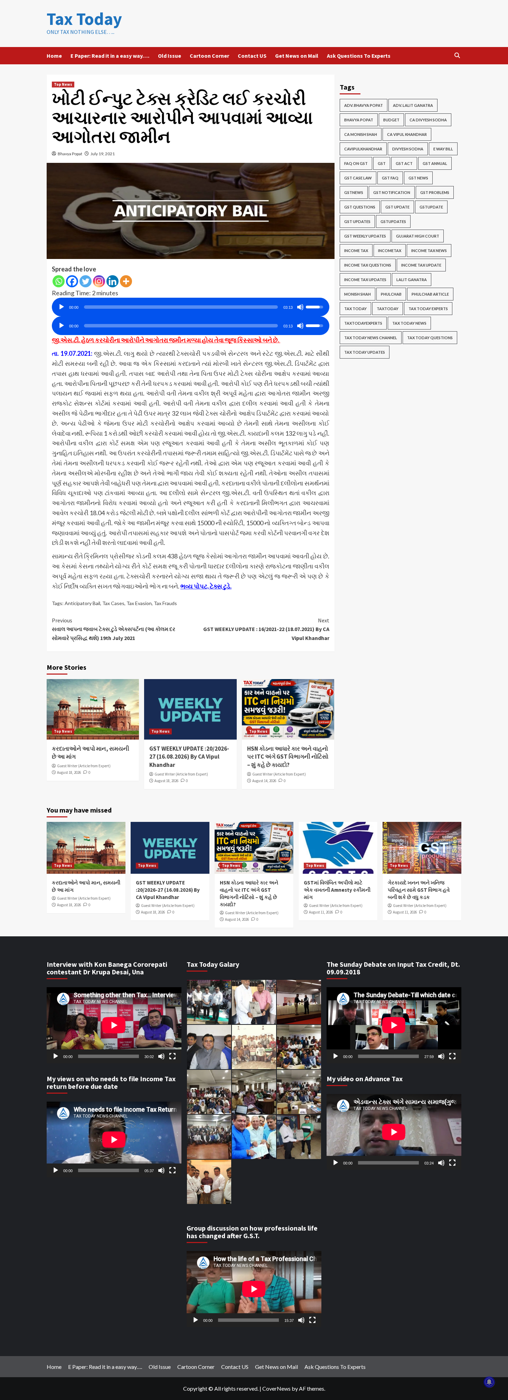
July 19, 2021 (103, 153)
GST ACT (404, 163)
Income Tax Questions (367, 265)
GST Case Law (358, 178)
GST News (418, 178)
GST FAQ (390, 178)
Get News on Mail (296, 55)
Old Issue (169, 55)
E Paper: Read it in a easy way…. (109, 55)
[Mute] (300, 307)
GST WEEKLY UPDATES (365, 236)
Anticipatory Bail (82, 603)
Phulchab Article (430, 294)
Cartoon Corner (209, 55)
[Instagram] (99, 281)
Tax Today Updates (364, 352)
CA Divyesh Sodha (428, 120)
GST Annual (435, 163)
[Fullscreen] (172, 1056)
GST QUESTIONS (359, 207)
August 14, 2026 (264, 780)
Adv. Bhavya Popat (363, 105)
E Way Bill (443, 149)
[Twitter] (85, 281)
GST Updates (357, 221)
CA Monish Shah (360, 134)
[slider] (181, 307)
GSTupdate (431, 207)
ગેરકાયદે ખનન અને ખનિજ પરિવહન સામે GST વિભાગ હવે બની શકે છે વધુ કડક (419, 889)
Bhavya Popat (70, 153)
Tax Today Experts (428, 308)
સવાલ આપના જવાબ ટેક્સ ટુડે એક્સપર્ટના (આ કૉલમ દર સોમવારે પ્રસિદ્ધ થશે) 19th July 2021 (113, 629)
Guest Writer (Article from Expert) (84, 765)
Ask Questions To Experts (359, 55)
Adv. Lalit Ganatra (413, 105)
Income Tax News (429, 250)
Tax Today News (409, 323)
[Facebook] (72, 281)
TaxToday (387, 308)
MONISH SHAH (357, 294)
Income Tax (356, 250)
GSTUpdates (393, 221)
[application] (190, 305)
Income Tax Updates (365, 279)
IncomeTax (389, 250)
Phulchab (391, 294)
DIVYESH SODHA (407, 149)
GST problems (434, 192)
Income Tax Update (421, 265)
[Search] (457, 55)
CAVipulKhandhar (363, 149)
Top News (63, 84)
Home (54, 55)
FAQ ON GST (356, 163)
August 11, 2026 (321, 912)
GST (382, 163)
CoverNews (276, 1388)
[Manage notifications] (489, 1382)
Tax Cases (113, 603)
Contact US (252, 55)
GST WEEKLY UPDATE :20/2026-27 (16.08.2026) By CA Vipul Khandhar (189, 757)
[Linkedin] (112, 281)
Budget (391, 120)
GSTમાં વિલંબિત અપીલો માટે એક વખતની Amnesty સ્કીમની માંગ (337, 889)
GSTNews (353, 192)
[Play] (61, 307)
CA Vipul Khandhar (407, 134)
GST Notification (391, 192)
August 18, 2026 (69, 772)
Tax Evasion (139, 603)
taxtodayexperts (363, 323)
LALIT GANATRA (411, 279)
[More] (126, 281)
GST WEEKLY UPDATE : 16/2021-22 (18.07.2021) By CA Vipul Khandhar (266, 629)
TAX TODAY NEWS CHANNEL (370, 337)
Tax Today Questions (430, 337)
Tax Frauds (165, 603)
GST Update (397, 207)
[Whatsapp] (59, 281)
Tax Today (84, 19)
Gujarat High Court (417, 236)
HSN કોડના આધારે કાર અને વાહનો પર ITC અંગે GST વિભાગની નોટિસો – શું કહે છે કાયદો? (287, 757)
